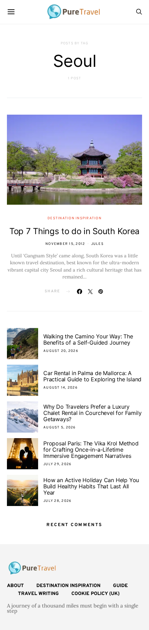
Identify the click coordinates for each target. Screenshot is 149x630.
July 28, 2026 (57, 501)
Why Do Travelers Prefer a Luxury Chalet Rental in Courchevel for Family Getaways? (92, 413)
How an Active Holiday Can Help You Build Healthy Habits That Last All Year (91, 486)
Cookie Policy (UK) (95, 594)
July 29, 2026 (57, 464)
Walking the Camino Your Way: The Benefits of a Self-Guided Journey (88, 339)
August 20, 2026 (60, 351)
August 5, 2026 (59, 427)
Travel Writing (38, 594)
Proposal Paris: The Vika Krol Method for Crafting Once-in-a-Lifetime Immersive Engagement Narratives (91, 449)
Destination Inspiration (74, 218)
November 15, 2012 (65, 244)
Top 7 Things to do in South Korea (74, 231)
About (15, 586)
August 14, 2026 (60, 387)
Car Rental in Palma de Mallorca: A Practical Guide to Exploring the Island (92, 376)
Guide (120, 586)
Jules (97, 244)
